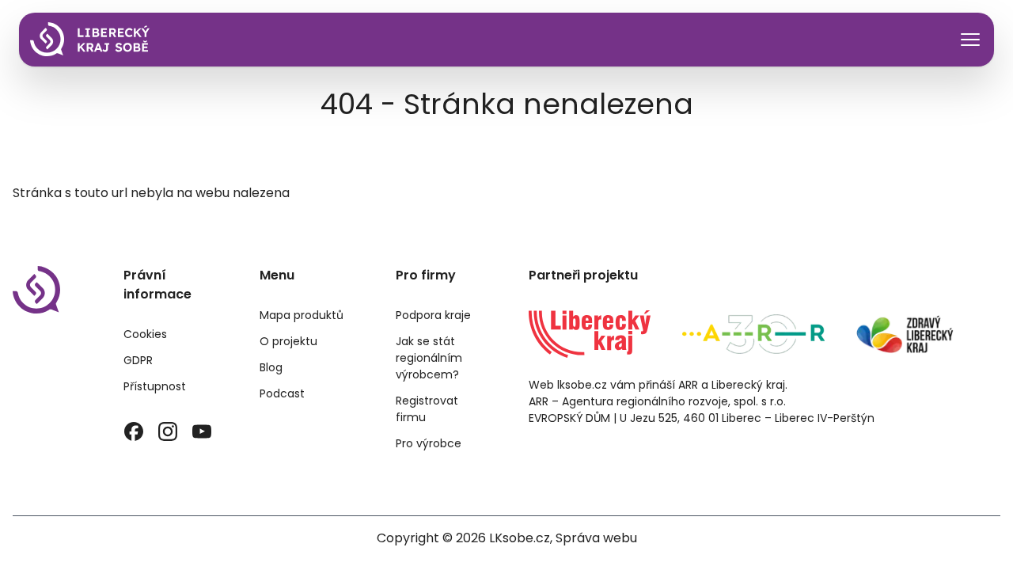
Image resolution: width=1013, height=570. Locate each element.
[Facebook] (134, 431)
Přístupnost (154, 386)
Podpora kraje (433, 315)
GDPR (138, 360)
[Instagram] (168, 431)
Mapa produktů (301, 315)
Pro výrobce (428, 443)
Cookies (145, 334)
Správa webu (596, 538)
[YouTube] (201, 431)
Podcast (282, 393)
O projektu (288, 341)
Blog (271, 367)
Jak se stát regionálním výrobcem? (429, 357)
